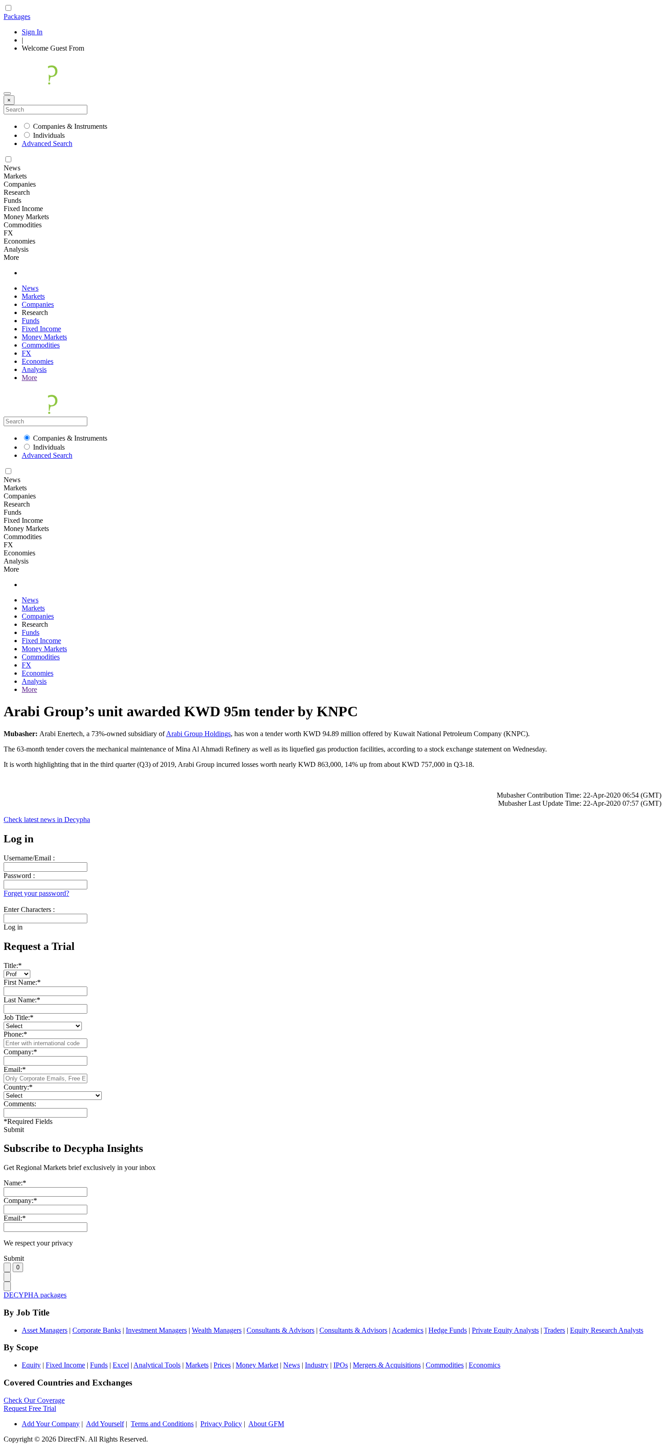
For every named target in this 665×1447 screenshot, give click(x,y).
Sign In (32, 32)
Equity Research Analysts (606, 1330)
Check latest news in (47, 819)
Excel (121, 1365)
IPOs (340, 1365)
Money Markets (44, 337)
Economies (37, 361)
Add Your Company (51, 1424)
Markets (33, 296)
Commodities (41, 345)
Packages (17, 16)
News (30, 288)
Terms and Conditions (162, 1424)
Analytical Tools (156, 1365)
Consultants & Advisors (280, 1330)
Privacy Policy (221, 1424)
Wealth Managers (217, 1330)
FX (26, 353)
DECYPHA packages (35, 1295)
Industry (316, 1365)
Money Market (257, 1365)
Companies (38, 304)
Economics (484, 1365)
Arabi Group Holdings (198, 734)
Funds (30, 320)
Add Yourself (105, 1424)
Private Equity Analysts (505, 1330)
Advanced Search (47, 143)
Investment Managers (156, 1330)
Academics (407, 1330)
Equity (31, 1365)
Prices (222, 1365)
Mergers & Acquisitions (387, 1365)
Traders (554, 1330)
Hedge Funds (447, 1330)
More (29, 377)
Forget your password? (36, 893)
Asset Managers (44, 1330)
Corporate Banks (96, 1330)
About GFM (266, 1424)
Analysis (34, 369)
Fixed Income (41, 329)
